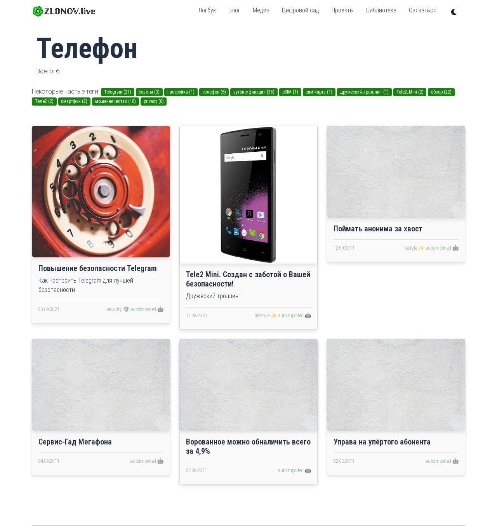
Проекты (343, 10)
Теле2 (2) (44, 101)
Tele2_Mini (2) (410, 92)
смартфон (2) (74, 101)
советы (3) (149, 92)
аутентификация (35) (254, 92)
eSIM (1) (290, 92)
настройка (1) (181, 92)
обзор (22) (441, 92)
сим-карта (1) (319, 92)
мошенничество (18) (115, 101)
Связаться (422, 10)
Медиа (261, 10)
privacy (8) (154, 101)
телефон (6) (214, 92)
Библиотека (381, 10)
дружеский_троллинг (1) (364, 92)
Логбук (207, 10)
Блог (234, 10)
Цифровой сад (300, 10)
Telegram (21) (117, 92)
